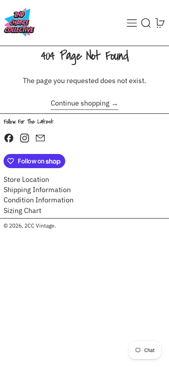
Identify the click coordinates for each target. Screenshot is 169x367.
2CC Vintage (39, 225)
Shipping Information (37, 189)
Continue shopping (80, 103)
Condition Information (38, 199)
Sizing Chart (22, 210)
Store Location (26, 179)
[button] (146, 23)
